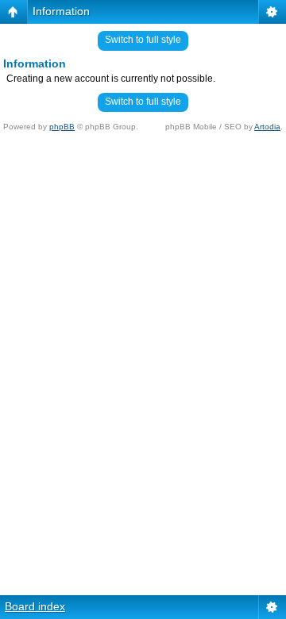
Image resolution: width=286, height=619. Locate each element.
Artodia (267, 126)
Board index (35, 606)
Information (61, 11)
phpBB (62, 126)
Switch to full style (143, 39)
